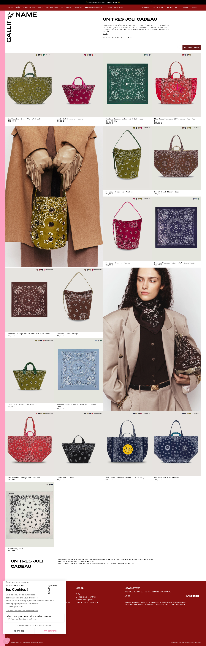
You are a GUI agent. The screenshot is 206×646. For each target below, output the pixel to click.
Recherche (172, 7)
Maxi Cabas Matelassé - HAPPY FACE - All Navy (125, 478)
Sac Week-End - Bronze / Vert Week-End (24, 119)
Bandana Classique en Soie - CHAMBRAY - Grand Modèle (76, 406)
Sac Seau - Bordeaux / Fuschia (118, 263)
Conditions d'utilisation (87, 602)
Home (106, 38)
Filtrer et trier (191, 47)
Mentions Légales (84, 600)
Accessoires (52, 7)
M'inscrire (192, 596)
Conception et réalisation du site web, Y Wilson (186, 642)
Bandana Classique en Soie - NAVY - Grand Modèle (174, 263)
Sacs (40, 7)
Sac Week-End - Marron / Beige (166, 192)
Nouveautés (14, 7)
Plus (105, 34)
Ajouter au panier (30, 113)
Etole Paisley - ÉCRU (16, 549)
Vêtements (66, 7)
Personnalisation (93, 7)
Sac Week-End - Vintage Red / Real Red (24, 478)
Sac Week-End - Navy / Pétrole (166, 478)
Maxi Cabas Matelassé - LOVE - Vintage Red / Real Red (174, 120)
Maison (78, 7)
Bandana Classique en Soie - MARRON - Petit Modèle (29, 334)
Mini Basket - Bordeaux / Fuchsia (70, 119)
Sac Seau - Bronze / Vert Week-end (120, 192)
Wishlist (146, 7)
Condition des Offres (86, 597)
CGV (78, 594)
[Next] (152, 2)
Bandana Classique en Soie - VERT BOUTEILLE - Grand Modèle (125, 120)
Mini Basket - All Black (65, 478)
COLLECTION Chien (114, 7)
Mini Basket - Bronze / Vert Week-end (23, 405)
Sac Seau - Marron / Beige (67, 334)
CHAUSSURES (29, 7)
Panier (195, 7)
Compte (184, 7)
